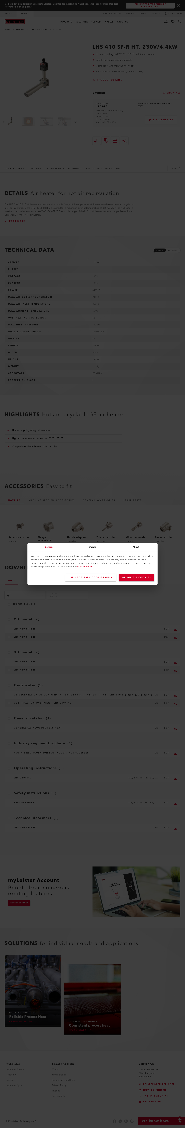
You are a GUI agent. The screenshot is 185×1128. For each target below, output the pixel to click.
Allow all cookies (136, 577)
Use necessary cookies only (91, 577)
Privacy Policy (84, 567)
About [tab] (136, 547)
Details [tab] (92, 547)
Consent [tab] (49, 547)
